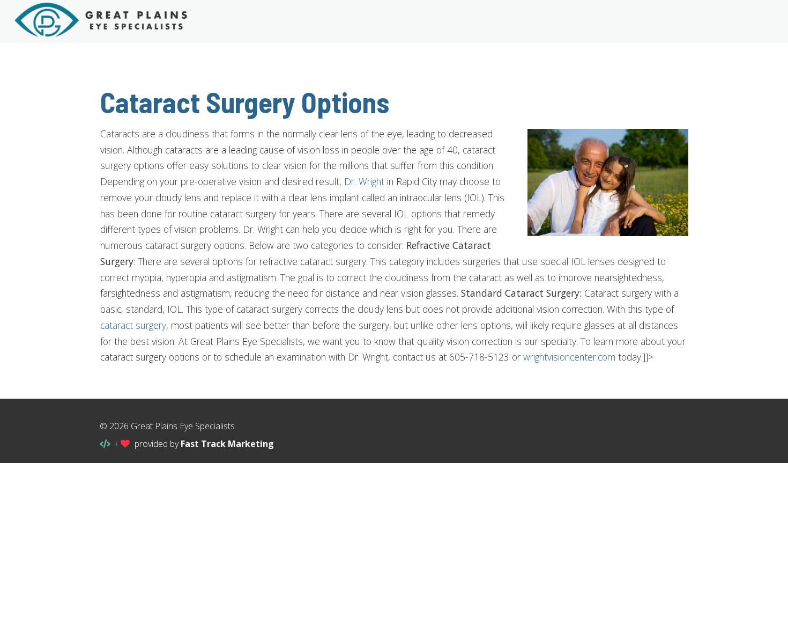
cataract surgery (133, 325)
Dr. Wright (364, 181)
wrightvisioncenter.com (569, 356)
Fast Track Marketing (227, 444)
